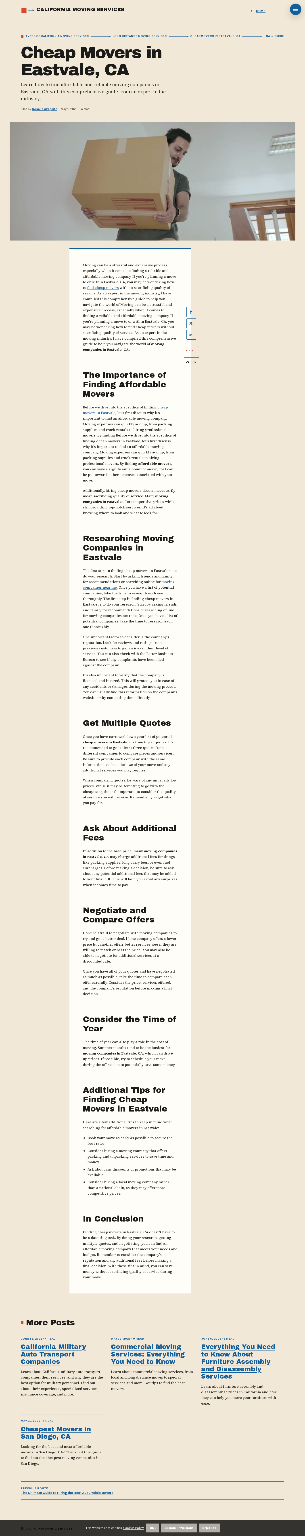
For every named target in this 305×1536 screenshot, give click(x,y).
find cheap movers (103, 287)
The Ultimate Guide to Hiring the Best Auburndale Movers (67, 1493)
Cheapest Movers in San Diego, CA (56, 1433)
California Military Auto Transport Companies (53, 1354)
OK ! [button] (153, 1528)
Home (260, 11)
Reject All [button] (209, 1528)
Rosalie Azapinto (44, 109)
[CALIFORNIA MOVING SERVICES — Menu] (295, 9)
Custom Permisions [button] (179, 1528)
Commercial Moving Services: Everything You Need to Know (148, 1354)
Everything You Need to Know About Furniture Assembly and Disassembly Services (238, 1361)
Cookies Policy (133, 1528)
